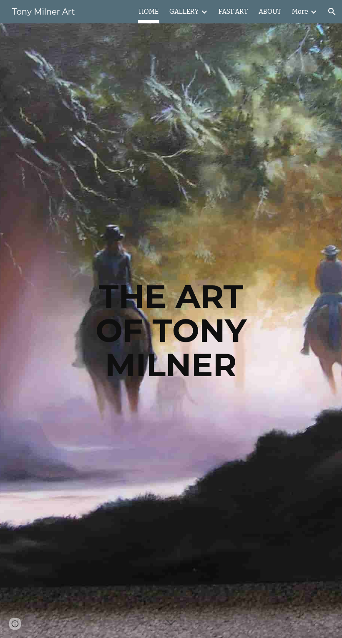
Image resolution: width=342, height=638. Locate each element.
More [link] (300, 11)
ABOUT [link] (270, 11)
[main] (171, 331)
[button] (332, 12)
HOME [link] (148, 11)
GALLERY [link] (184, 11)
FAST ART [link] (233, 11)
